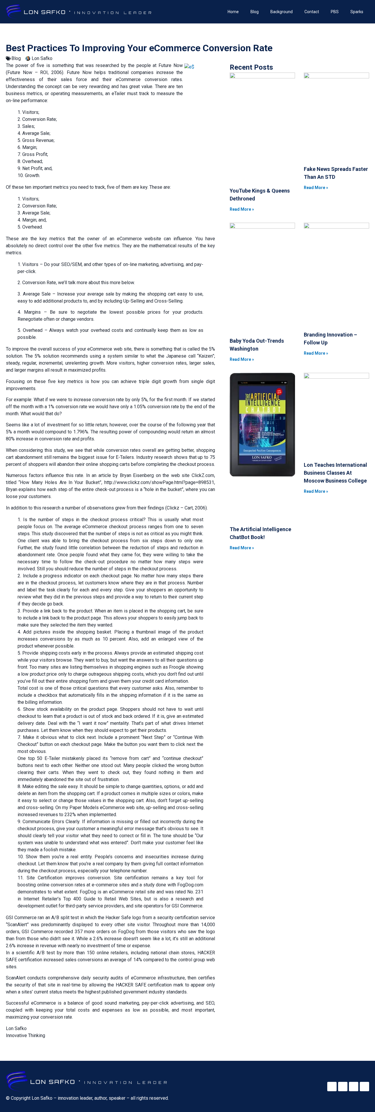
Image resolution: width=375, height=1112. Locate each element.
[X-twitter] (342, 1086)
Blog (254, 11)
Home (233, 11)
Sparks (356, 11)
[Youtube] (364, 1086)
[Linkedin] (353, 1086)
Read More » (242, 209)
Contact (311, 11)
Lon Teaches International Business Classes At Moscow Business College (335, 473)
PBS (335, 11)
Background (281, 11)
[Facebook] (332, 1086)
